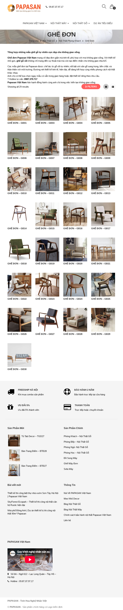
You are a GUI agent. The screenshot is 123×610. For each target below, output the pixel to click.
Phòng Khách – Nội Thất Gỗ (77, 436)
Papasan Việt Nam (33, 23)
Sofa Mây (68, 469)
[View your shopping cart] (112, 5)
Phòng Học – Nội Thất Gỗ (76, 452)
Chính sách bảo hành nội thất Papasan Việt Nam (87, 515)
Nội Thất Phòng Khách (70, 40)
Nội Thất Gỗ (80, 23)
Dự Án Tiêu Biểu (103, 23)
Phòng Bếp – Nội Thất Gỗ (76, 441)
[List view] (113, 86)
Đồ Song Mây (70, 458)
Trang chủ (34, 40)
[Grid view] (106, 86)
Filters (92, 86)
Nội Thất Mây (59, 23)
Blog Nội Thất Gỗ (72, 504)
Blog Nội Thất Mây (73, 509)
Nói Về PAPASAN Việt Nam (77, 493)
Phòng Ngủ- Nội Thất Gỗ (76, 447)
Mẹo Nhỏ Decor (71, 498)
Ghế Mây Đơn (71, 463)
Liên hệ (67, 520)
